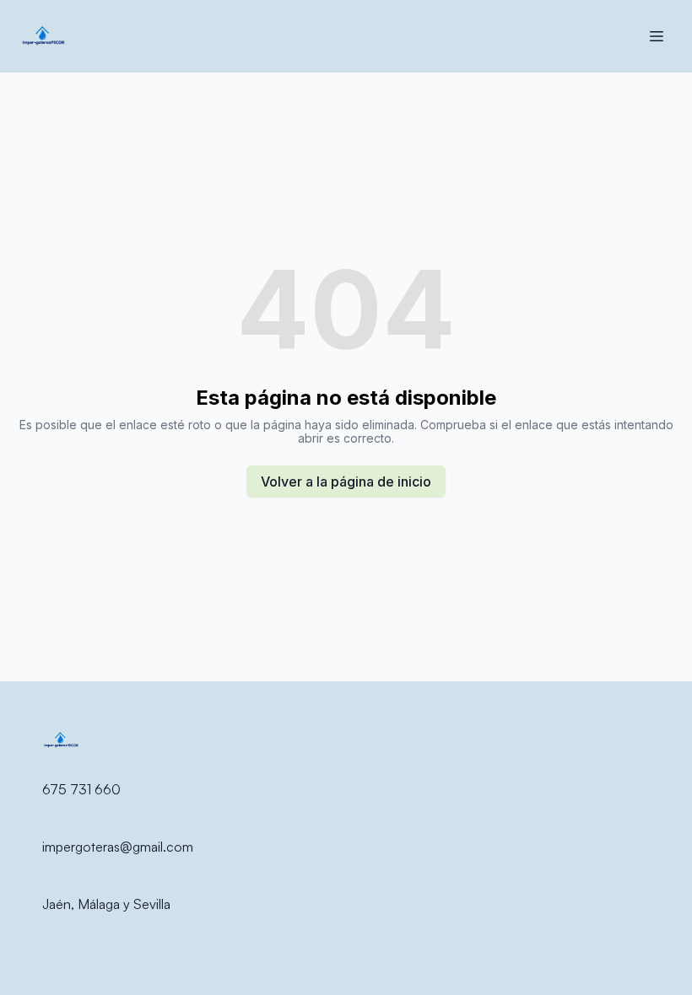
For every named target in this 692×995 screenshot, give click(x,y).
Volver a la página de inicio (346, 481)
